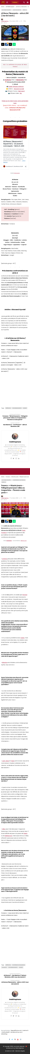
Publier (15, 2)
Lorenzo (4, 559)
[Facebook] (11, 458)
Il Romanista (17, 173)
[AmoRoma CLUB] (27, 2)
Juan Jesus (5, 761)
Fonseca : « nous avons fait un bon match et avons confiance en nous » (15, 344)
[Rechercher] (24, 2)
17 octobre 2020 (14, 498)
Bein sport (21, 91)
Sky (21, 93)
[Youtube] (18, 1039)
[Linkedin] (18, 458)
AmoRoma (9, 540)
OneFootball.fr (6, 1032)
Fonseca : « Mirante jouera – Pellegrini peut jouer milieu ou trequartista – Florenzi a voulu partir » (13, 489)
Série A (25, 10)
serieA (25, 408)
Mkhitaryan (8, 836)
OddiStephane (5, 21)
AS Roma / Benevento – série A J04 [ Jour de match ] (14, 370)
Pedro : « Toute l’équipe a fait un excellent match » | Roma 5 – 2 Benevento (14, 351)
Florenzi (24, 595)
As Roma (8, 80)
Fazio (12, 761)
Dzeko (22, 638)
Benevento (20, 80)
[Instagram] (16, 458)
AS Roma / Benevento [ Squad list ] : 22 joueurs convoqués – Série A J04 (13, 364)
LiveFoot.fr (25, 1030)
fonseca (4, 967)
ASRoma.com (24, 540)
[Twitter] (13, 458)
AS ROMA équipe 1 (6, 10)
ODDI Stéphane (19, 1048)
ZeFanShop (4, 1034)
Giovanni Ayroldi (19, 89)
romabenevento (16, 408)
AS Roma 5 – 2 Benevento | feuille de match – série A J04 (14, 357)
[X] (15, 1039)
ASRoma (8, 408)
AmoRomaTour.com (16, 1032)
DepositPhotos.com (16, 1030)
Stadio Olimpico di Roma (16, 86)
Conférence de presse (19, 480)
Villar (3, 829)
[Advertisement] (15, 389)
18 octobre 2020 (14, 21)
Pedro (25, 833)
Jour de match (17, 10)
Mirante (4, 662)
